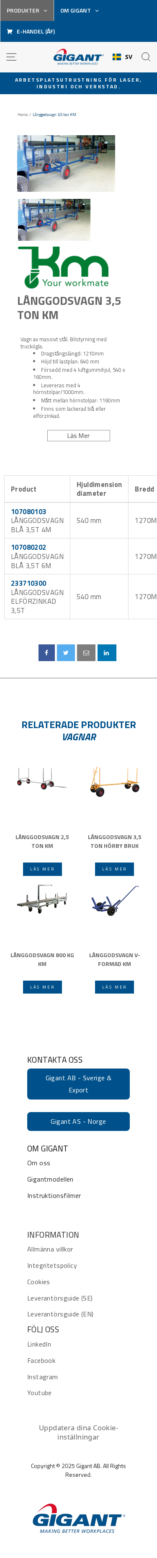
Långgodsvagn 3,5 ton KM (69, 308)
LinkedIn (39, 1344)
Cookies (38, 1282)
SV (129, 57)
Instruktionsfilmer (54, 1195)
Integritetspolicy (52, 1265)
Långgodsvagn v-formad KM (114, 959)
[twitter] (66, 652)
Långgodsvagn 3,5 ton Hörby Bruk (115, 841)
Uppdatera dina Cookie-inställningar (78, 1432)
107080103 (28, 511)
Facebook (41, 1360)
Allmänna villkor (50, 1249)
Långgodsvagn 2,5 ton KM (42, 841)
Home (23, 115)
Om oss (38, 1163)
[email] (86, 652)
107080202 (28, 547)
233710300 (28, 583)
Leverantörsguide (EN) (60, 1314)
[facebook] (46, 652)
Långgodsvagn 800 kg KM (42, 959)
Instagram (42, 1377)
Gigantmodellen (50, 1179)
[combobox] (122, 57)
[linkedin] (107, 652)
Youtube (39, 1393)
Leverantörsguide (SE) (60, 1298)
